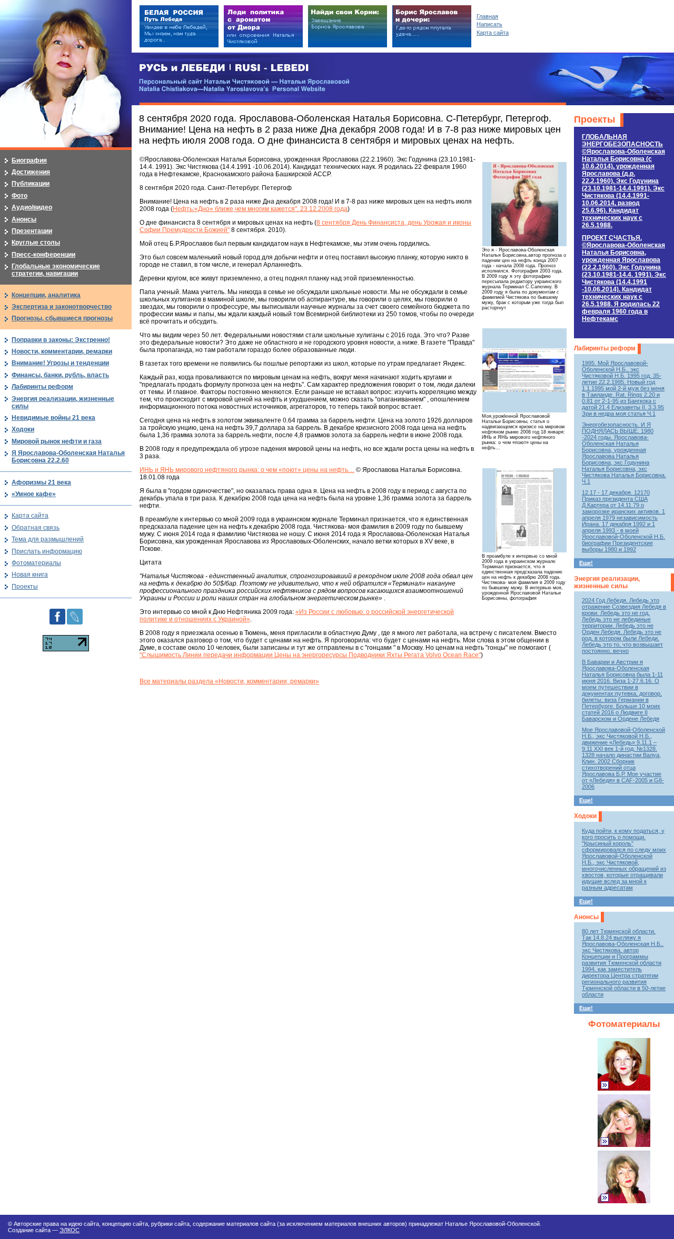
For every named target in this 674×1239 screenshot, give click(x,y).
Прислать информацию (47, 551)
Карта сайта (30, 515)
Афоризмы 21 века (41, 482)
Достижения (31, 172)
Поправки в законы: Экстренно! (61, 340)
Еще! (586, 563)
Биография (29, 160)
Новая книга (30, 574)
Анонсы (586, 917)
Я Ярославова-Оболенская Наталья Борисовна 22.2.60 (68, 456)
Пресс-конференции (43, 254)
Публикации (30, 183)
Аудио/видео (32, 207)
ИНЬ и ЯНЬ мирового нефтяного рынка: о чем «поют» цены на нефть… (247, 470)
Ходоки (585, 816)
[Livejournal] (75, 612)
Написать (489, 24)
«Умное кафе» (34, 494)
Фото (19, 195)
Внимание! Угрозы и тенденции (60, 363)
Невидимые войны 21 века (53, 417)
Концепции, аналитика (46, 295)
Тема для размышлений (48, 539)
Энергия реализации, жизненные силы (607, 582)
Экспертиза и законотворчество (62, 306)
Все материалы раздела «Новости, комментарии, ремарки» (229, 681)
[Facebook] (57, 612)
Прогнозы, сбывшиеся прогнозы (62, 318)
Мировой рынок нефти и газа (57, 441)
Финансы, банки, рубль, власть (60, 375)
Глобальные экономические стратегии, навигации (56, 270)
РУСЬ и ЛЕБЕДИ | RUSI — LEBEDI (224, 68)
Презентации (32, 231)
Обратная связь (36, 527)
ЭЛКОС (70, 1230)
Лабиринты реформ (605, 348)
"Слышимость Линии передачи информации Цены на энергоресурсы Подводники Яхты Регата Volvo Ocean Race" (310, 655)
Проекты (594, 119)
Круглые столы (36, 242)
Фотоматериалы (624, 1024)
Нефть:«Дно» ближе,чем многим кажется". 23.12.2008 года (260, 209)
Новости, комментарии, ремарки (62, 351)
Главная (487, 16)
